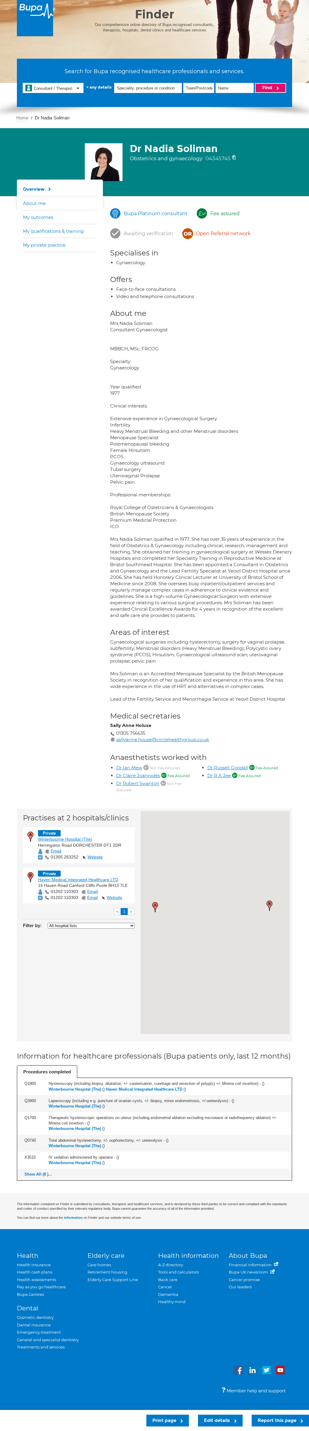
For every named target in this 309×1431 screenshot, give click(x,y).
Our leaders (240, 1286)
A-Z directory (170, 1264)
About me (34, 203)
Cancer (165, 1286)
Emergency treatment (39, 1332)
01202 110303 (64, 891)
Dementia (168, 1294)
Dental (27, 1308)
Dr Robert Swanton (137, 783)
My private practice (44, 245)
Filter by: (32, 925)
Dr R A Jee (219, 775)
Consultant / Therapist (53, 88)
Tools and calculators (178, 1272)
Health (27, 1255)
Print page (164, 1420)
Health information (188, 1255)
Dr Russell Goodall (227, 768)
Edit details (217, 1420)
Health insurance (34, 1264)
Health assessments (36, 1279)
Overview (34, 189)
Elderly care (106, 1255)
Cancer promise (244, 1279)
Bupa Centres (30, 1294)
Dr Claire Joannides (138, 775)
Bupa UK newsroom (249, 1272)
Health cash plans (34, 1272)
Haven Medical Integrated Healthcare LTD (78, 879)
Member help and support (255, 1391)
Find (267, 87)
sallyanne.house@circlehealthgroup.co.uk (162, 739)
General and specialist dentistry (48, 1339)
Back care (167, 1279)
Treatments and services (41, 1347)
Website (95, 857)
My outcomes (38, 217)
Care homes (99, 1264)
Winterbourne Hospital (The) (65, 839)
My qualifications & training (53, 231)
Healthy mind (172, 1301)
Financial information (250, 1264)
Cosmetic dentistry (35, 1317)
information (73, 1217)
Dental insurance (34, 1324)
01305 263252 (64, 857)
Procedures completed (47, 1071)
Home (22, 117)
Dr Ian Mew (129, 768)
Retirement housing (107, 1272)
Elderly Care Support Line (113, 1279)
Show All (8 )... (38, 1174)
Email (56, 851)
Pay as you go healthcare (41, 1286)
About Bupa (248, 1255)
